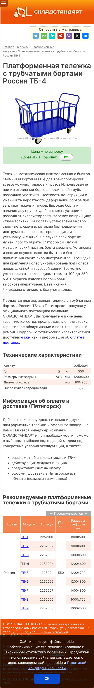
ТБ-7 (24, 590)
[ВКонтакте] (85, 35)
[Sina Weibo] (60, 35)
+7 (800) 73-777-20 (39, 632)
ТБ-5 (25, 573)
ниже (25, 337)
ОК (47, 679)
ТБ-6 (25, 581)
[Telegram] (35, 35)
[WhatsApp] (44, 35)
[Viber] (69, 35)
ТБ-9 (25, 608)
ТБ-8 (25, 599)
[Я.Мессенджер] (52, 35)
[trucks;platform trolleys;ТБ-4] (66, 157)
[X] (77, 35)
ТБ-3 (25, 555)
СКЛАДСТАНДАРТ (58, 12)
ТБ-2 (25, 546)
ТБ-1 (24, 537)
